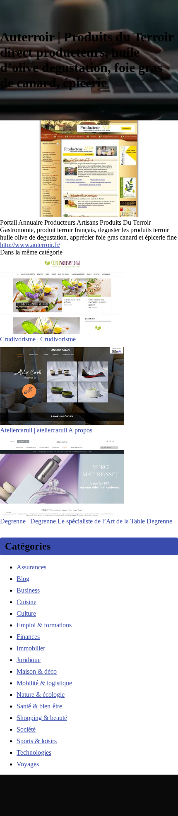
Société (26, 729)
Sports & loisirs (37, 740)
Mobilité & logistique (44, 682)
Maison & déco (37, 671)
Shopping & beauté (42, 717)
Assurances (31, 567)
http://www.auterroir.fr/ (30, 244)
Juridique (29, 659)
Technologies (34, 752)
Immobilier (31, 648)
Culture (26, 613)
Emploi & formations (44, 625)
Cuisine (26, 601)
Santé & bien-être (39, 706)
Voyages (28, 764)
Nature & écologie (41, 694)
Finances (28, 636)
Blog (23, 578)
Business (28, 590)
